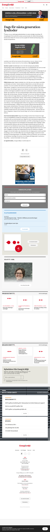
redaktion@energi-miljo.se (25, 492)
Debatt (6, 7)
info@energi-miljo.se (25, 468)
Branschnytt (11, 7)
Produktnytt (17, 7)
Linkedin (25, 453)
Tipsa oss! (29, 450)
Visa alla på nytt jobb (25, 285)
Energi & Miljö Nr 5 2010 (24, 156)
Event (23, 7)
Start (3, 7)
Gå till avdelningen (43, 293)
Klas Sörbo (25, 488)
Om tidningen (23, 450)
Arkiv (26, 7)
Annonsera (17, 450)
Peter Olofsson (25, 484)
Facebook (21, 453)
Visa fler (25, 413)
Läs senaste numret (33, 241)
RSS (28, 453)
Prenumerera (33, 245)
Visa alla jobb (25, 229)
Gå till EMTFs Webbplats (42, 392)
